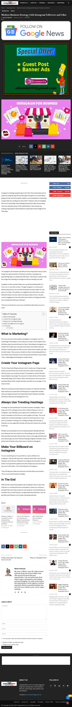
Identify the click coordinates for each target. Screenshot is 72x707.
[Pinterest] (40, 146)
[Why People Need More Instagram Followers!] (39, 509)
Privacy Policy (49, 702)
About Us (17, 702)
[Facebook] (31, 146)
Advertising (60, 3)
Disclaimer (41, 702)
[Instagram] (55, 685)
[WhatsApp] (44, 146)
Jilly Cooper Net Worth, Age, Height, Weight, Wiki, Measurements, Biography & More (63, 437)
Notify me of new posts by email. (10, 644)
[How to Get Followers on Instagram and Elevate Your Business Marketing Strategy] (24, 509)
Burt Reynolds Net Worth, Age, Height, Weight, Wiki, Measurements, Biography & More (63, 336)
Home (3, 8)
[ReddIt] (52, 146)
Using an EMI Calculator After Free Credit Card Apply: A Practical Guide (22, 168)
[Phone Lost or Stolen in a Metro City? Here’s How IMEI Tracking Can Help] (50, 160)
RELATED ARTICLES (7, 153)
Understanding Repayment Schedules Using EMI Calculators (35, 167)
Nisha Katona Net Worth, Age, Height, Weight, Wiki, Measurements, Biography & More (63, 512)
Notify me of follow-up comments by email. (13, 642)
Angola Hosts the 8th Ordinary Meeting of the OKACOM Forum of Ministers (64, 168)
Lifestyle (33, 3)
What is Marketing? (9, 317)
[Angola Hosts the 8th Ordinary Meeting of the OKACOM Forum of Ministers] (64, 160)
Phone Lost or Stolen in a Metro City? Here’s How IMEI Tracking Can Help (50, 168)
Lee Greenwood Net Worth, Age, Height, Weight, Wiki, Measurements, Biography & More (63, 311)
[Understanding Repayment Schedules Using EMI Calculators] (36, 160)
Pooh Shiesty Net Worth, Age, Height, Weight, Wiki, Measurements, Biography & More (63, 411)
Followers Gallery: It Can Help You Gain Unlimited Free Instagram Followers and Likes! (7, 520)
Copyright (33, 702)
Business (42, 3)
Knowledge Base (10, 8)
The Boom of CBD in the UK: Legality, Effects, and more (64, 265)
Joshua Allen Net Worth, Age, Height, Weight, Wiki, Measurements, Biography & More (63, 564)
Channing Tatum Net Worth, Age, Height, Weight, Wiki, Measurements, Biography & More (63, 463)
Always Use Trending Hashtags (13, 321)
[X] (35, 146)
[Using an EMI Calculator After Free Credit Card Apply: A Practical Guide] (22, 160)
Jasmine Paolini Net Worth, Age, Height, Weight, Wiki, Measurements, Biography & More (63, 362)
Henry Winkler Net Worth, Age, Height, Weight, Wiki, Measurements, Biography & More (63, 538)
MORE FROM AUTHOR (21, 153)
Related (11, 327)
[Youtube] (67, 685)
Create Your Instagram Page (12, 319)
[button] (68, 3)
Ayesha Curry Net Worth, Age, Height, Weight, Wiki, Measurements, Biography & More (63, 487)
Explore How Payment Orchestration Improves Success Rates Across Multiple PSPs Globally (7, 169)
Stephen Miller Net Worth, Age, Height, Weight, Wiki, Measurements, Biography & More (63, 388)
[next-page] (70, 153)
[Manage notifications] (67, 702)
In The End (7, 326)
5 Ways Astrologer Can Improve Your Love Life (11, 559)
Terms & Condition (60, 702)
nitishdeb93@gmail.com (34, 694)
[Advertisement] (24, 187)
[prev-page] (67, 153)
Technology (24, 3)
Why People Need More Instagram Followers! (38, 518)
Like (68, 183)
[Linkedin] (48, 146)
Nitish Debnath (7, 17)
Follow (67, 187)
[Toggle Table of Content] (42, 314)
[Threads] (25, 592)
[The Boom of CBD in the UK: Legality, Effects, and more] (53, 265)
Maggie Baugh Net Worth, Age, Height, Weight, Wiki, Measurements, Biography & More (63, 587)
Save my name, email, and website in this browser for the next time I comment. (23, 638)
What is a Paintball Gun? (38, 558)
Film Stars (51, 3)
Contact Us (24, 702)
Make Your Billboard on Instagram (14, 323)
